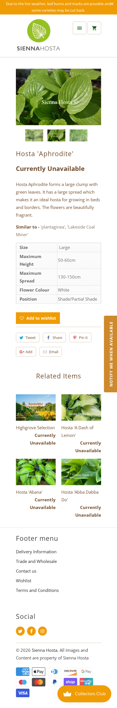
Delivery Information (36, 551)
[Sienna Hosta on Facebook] (31, 631)
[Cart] (94, 28)
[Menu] (79, 28)
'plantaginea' (53, 227)
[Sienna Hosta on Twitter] (20, 631)
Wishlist (23, 580)
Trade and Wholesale (36, 561)
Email (53, 351)
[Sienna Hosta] (38, 38)
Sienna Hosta (44, 650)
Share (57, 337)
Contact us (26, 571)
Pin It (83, 337)
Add (29, 351)
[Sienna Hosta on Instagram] (42, 631)
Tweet (31, 337)
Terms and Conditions (37, 590)
